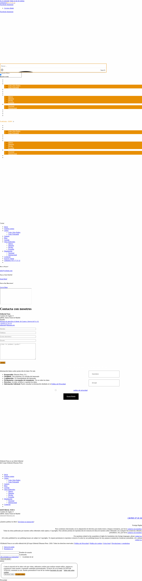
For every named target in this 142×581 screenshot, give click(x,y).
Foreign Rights (137, 525)
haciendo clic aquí (56, 570)
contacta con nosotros (134, 529)
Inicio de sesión (9, 547)
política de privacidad (80, 390)
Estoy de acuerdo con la (72, 390)
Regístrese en (8, 549)
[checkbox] (10, 75)
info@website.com (6, 271)
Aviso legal (107, 543)
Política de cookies (96, 543)
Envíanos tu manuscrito (26, 522)
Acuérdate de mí (27, 557)
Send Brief (3, 279)
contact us (138, 536)
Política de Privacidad (58, 384)
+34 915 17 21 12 (134, 518)
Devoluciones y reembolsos (121, 543)
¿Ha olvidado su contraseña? (9, 557)
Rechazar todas (9, 574)
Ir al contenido (4, 1)
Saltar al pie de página (17, 1)
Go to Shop (4, 287)
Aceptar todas (20, 574)
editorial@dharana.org (7, 325)
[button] (71, 525)
